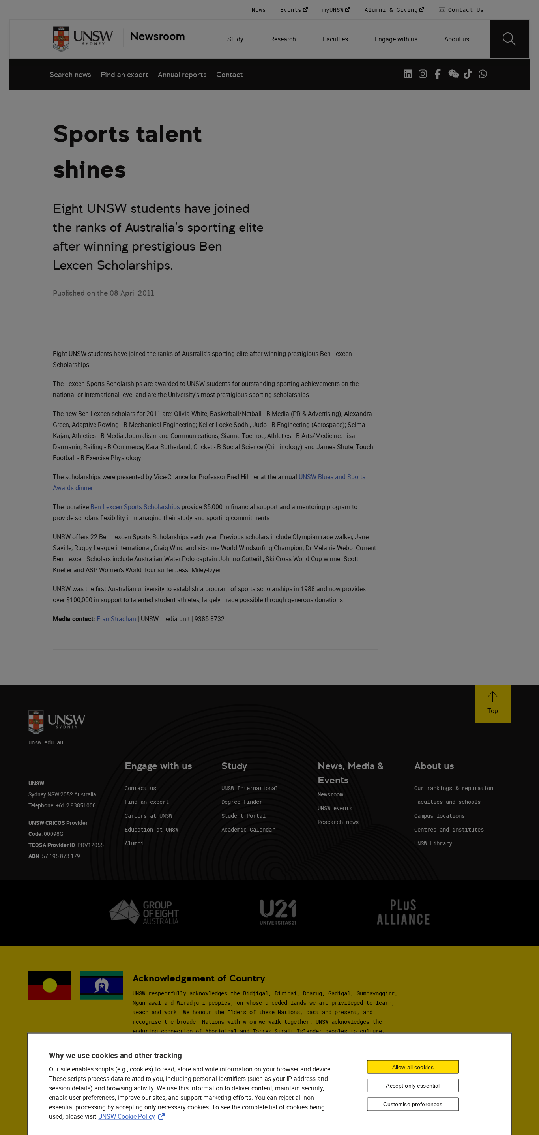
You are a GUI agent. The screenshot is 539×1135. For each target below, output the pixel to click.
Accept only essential (413, 1086)
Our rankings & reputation (453, 788)
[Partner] (154, 39)
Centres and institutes (449, 829)
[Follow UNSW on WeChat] (452, 73)
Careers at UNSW (148, 815)
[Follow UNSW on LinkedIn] (407, 73)
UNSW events (335, 808)
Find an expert (124, 74)
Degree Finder (241, 801)
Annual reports (182, 74)
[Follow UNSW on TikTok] (467, 73)
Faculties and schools (447, 801)
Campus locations (439, 815)
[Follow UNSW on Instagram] (422, 73)
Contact (229, 74)
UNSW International (249, 788)
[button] (493, 704)
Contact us (140, 788)
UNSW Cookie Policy (133, 1116)
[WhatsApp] (482, 73)
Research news (338, 822)
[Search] (509, 39)
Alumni (134, 843)
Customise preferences (412, 1104)
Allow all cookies (413, 1067)
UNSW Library (433, 843)
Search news (70, 74)
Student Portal (243, 815)
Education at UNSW (151, 829)
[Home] (83, 39)
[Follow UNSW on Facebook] (437, 73)
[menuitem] (236, 39)
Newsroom (330, 794)
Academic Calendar (248, 829)
